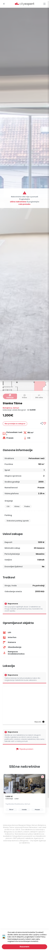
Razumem (24, 946)
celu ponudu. (24, 204)
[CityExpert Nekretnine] (24, 4)
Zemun (16, 408)
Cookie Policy (39, 937)
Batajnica (7, 408)
